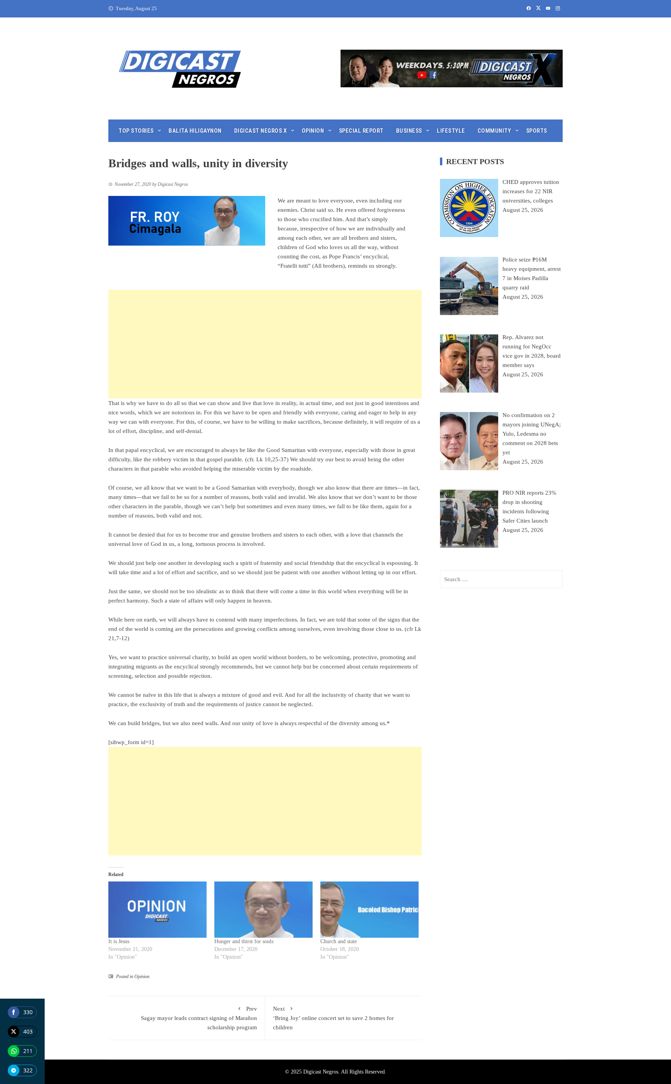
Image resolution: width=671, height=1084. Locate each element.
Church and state (338, 941)
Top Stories (136, 130)
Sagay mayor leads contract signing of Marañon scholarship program (199, 1018)
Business (409, 130)
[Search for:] (501, 579)
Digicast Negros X (260, 130)
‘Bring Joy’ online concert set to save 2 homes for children (333, 1018)
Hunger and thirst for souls (243, 941)
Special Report (361, 130)
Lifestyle (451, 130)
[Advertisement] (265, 344)
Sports (536, 130)
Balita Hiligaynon (195, 130)
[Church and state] (369, 909)
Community (494, 130)
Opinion (313, 130)
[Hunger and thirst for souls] (263, 909)
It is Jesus (118, 941)
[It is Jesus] (157, 909)
